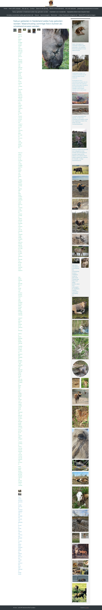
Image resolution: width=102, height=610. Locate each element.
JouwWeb (87, 607)
